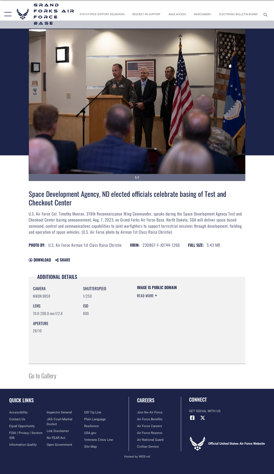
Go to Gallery (42, 375)
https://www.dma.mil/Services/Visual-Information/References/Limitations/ (175, 332)
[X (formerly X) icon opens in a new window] (203, 418)
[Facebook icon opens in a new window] (192, 418)
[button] (7, 14)
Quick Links (21, 400)
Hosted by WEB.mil (137, 456)
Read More (146, 295)
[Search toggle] (266, 14)
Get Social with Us (204, 411)
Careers (145, 400)
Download (42, 260)
